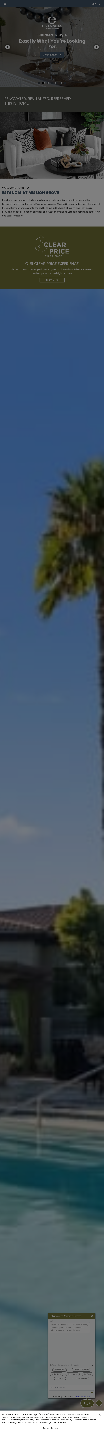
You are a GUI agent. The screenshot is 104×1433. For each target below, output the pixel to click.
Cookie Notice (59, 1422)
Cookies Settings (51, 1428)
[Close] (100, 1415)
